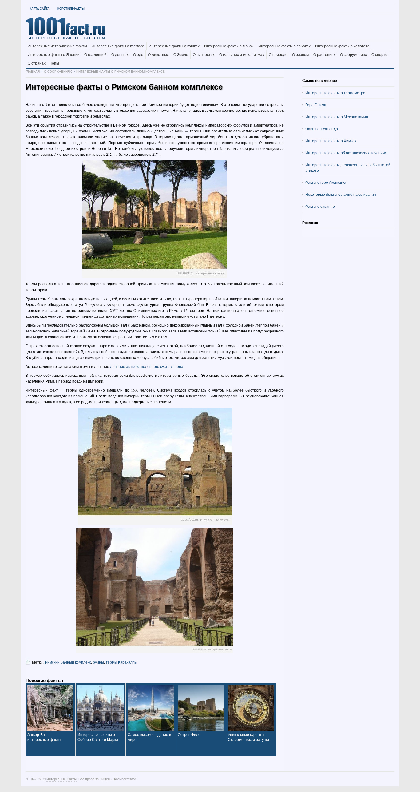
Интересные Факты (61, 779)
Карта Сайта (40, 8)
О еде (138, 55)
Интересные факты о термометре (335, 92)
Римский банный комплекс (68, 662)
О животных (158, 55)
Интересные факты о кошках (174, 46)
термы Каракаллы (121, 662)
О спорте (379, 55)
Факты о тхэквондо (321, 128)
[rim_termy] (155, 590)
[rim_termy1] (155, 466)
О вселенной (95, 55)
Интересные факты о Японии (54, 55)
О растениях (324, 55)
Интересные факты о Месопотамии (336, 116)
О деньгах (120, 55)
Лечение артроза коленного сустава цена (146, 366)
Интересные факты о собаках (284, 46)
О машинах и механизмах (241, 55)
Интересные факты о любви (229, 46)
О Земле (180, 55)
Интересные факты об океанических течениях (346, 152)
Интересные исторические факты (57, 46)
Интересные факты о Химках (330, 140)
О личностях (204, 55)
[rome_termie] (155, 219)
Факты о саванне (320, 206)
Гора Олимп (315, 104)
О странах (37, 63)
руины (98, 662)
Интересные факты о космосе (118, 46)
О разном (300, 55)
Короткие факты (71, 8)
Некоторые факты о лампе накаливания (340, 194)
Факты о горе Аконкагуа (325, 182)
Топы (54, 63)
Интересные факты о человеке (342, 46)
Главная (33, 71)
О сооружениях (353, 55)
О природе (278, 55)
